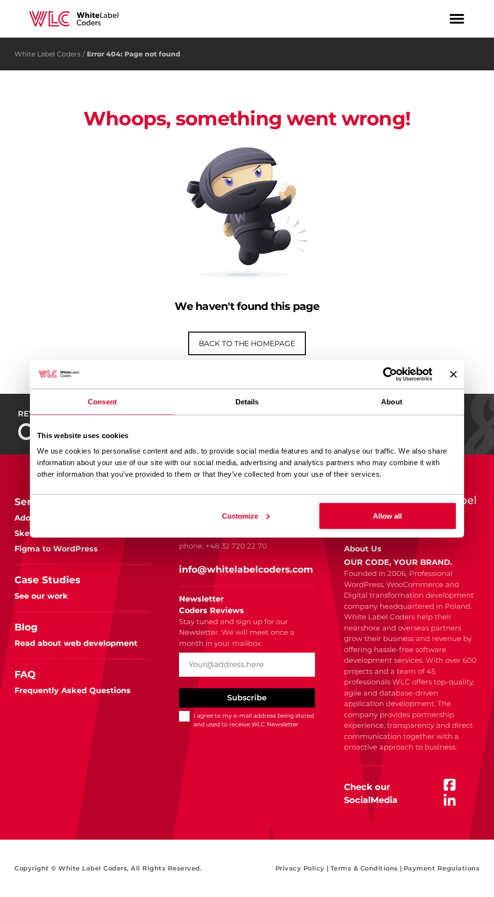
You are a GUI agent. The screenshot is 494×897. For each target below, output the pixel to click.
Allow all (387, 515)
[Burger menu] (457, 19)
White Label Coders (47, 54)
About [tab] (391, 401)
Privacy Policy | (302, 868)
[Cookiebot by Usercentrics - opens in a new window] (390, 374)
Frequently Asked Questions (72, 690)
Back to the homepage (247, 343)
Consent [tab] (102, 401)
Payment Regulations (442, 868)
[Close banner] (453, 374)
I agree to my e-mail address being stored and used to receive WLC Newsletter (253, 720)
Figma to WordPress (56, 548)
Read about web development (75, 643)
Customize (240, 515)
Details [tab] (247, 401)
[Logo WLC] (73, 18)
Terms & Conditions (366, 868)
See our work (41, 596)
